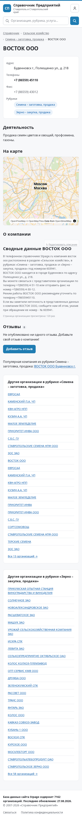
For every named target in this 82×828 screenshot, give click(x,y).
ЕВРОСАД (14, 394)
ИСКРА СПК (15, 641)
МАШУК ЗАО (16, 622)
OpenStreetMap (63, 220)
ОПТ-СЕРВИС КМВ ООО (23, 671)
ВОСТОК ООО (17, 460)
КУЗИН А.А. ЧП (17, 416)
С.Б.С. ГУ (13, 438)
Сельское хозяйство (36, 33)
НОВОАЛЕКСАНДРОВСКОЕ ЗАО (28, 607)
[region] (41, 191)
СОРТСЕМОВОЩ (18, 527)
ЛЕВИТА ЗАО (16, 648)
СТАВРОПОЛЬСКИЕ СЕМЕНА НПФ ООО (33, 446)
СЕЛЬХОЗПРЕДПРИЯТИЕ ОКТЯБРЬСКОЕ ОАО (37, 656)
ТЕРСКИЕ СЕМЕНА (19, 541)
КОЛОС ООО (16, 715)
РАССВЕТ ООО (17, 693)
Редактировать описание (61, 244)
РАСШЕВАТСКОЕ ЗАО (21, 615)
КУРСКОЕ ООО (17, 744)
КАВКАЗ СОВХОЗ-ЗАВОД (23, 722)
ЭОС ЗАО (13, 453)
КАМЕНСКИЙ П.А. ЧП (21, 401)
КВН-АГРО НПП (17, 409)
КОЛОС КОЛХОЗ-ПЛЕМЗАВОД (27, 663)
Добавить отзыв (19, 349)
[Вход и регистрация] (75, 8)
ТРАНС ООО (15, 700)
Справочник (11, 33)
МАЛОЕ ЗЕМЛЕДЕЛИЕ (22, 423)
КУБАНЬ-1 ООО (18, 730)
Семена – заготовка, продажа (24, 39)
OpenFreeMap (18, 220)
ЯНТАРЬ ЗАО (16, 707)
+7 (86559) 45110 (26, 80)
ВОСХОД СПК (16, 737)
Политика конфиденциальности (42, 812)
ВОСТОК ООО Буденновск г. (55, 366)
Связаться (9, 812)
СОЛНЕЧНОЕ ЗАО (19, 600)
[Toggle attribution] (74, 221)
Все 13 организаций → (23, 556)
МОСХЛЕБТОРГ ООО (21, 752)
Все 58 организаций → (23, 774)
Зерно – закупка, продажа (33, 112)
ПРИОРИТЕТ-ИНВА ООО (23, 431)
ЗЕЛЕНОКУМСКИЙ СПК (23, 685)
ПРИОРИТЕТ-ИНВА (20, 505)
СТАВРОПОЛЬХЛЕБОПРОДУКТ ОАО (30, 759)
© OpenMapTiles (35, 220)
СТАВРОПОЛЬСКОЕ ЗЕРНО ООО (28, 766)
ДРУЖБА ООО (17, 678)
